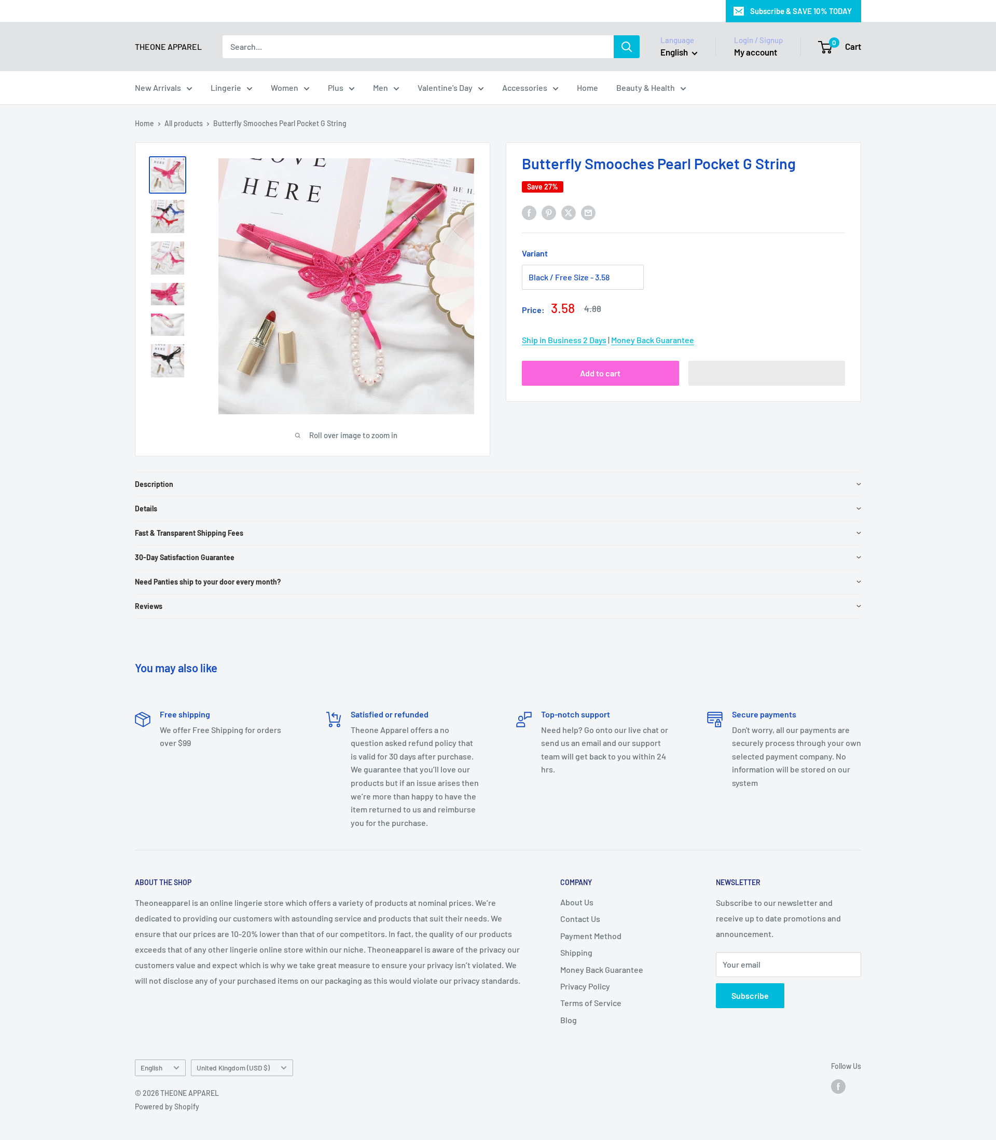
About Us (576, 902)
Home (587, 87)
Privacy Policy (585, 986)
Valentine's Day (445, 87)
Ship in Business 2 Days (564, 340)
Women (284, 87)
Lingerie (226, 87)
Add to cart (600, 373)
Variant (535, 253)
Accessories (524, 87)
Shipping (576, 952)
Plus (335, 87)
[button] (767, 373)
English (151, 1067)
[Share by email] (588, 212)
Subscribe (750, 995)
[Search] (627, 46)
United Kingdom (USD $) (233, 1067)
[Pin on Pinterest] (549, 212)
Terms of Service (590, 1003)
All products (183, 123)
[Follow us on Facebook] (838, 1086)
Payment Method (590, 936)
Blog (568, 1020)
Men (380, 87)
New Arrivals (158, 87)
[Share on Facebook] (529, 212)
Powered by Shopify (167, 1106)
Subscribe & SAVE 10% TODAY (801, 11)
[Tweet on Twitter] (568, 212)
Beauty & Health (645, 87)
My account (755, 52)
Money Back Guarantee (652, 340)
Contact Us (580, 919)
